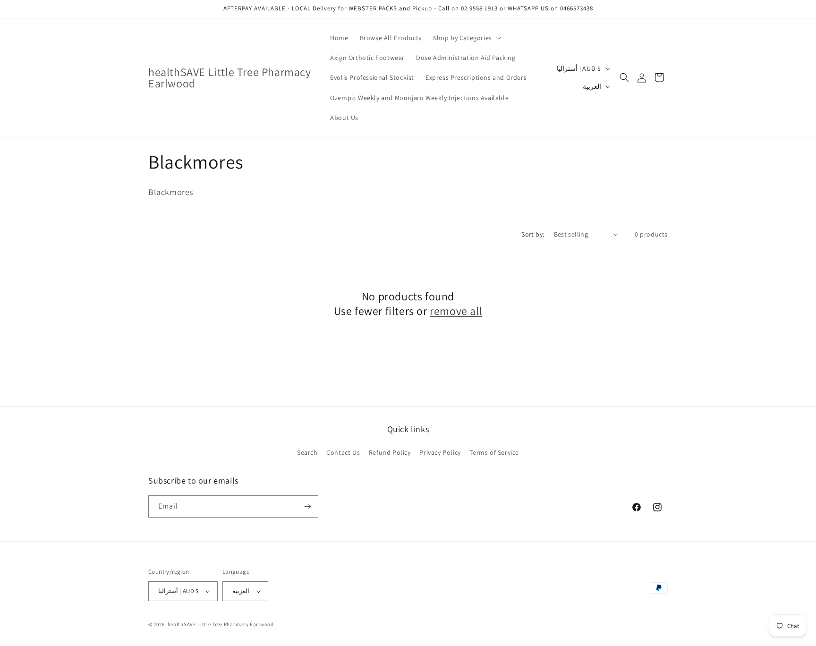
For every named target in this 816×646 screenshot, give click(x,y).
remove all (456, 311)
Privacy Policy (439, 452)
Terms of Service (494, 452)
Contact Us (343, 452)
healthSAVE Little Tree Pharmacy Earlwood (221, 624)
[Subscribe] (307, 506)
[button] (466, 38)
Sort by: (532, 234)
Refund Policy (390, 452)
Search (307, 452)
